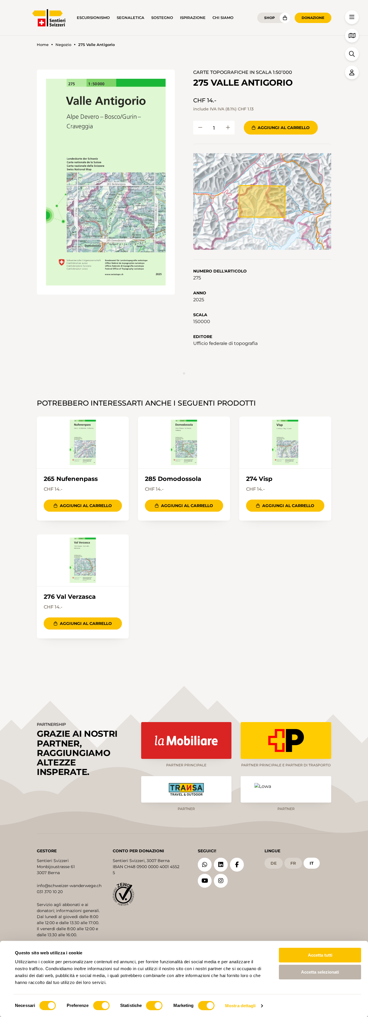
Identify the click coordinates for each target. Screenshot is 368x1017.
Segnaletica (130, 18)
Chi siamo (222, 18)
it (312, 863)
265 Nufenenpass (71, 478)
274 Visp (259, 478)
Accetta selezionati (320, 972)
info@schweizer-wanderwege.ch (69, 885)
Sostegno (162, 18)
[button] (106, 182)
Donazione (313, 18)
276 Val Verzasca (70, 596)
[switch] (101, 1005)
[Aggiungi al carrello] (200, 128)
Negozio (63, 45)
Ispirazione (193, 18)
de (274, 863)
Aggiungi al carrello (284, 127)
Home (43, 45)
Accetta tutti (320, 955)
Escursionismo (93, 18)
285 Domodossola (173, 478)
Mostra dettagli (240, 1005)
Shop (269, 18)
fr (293, 863)
